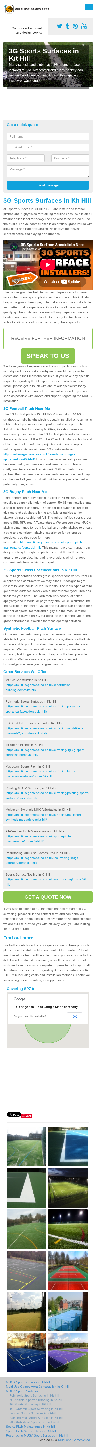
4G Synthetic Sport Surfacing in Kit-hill (36, 1409)
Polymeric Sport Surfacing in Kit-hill (34, 1395)
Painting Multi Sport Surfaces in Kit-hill (36, 1417)
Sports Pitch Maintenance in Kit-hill (30, 1426)
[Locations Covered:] (5, 6)
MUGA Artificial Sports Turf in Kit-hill (34, 1422)
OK (75, 1016)
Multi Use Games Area (74, 1440)
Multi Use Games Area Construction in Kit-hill (37, 1386)
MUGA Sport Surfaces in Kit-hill (28, 1382)
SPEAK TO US (48, 355)
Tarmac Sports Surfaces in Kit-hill (32, 1413)
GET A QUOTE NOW (48, 897)
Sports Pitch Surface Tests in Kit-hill (31, 1431)
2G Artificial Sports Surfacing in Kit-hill (35, 1400)
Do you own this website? (30, 1016)
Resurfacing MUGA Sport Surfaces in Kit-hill (37, 1435)
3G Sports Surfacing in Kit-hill (30, 1404)
